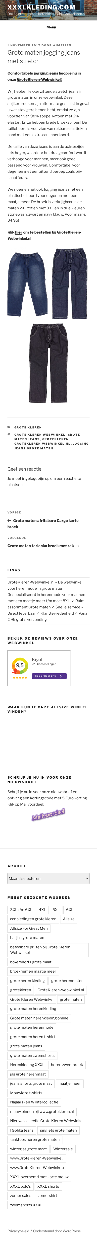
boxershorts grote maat (30, 962)
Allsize (69, 919)
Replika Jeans (22, 1130)
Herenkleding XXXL (27, 1065)
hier (18, 232)
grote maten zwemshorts (32, 1055)
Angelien (62, 45)
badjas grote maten (27, 937)
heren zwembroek (67, 1065)
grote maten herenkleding (33, 1008)
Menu (51, 27)
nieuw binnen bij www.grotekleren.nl (42, 1111)
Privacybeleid (18, 1231)
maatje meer (69, 1083)
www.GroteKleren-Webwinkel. (36, 1158)
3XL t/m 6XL (21, 910)
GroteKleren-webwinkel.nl (42, 443)
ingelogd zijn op (35, 478)
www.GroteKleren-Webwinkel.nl (38, 1167)
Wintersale (63, 1149)
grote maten (71, 999)
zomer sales (20, 1195)
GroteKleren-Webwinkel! (39, 79)
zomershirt (47, 1195)
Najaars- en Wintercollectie (34, 1102)
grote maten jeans (26, 1046)
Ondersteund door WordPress (57, 1231)
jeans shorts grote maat (31, 1083)
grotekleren (55, 439)
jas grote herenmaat (28, 1074)
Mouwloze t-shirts (26, 1093)
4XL (42, 910)
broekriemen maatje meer (33, 971)
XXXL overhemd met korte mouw (39, 1177)
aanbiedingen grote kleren (33, 919)
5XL (56, 910)
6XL (69, 910)
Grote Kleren (28, 427)
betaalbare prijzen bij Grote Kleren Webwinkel (40, 950)
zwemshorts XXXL (26, 1205)
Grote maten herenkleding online (39, 1018)
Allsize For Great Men (29, 928)
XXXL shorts (48, 1186)
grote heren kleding (27, 981)
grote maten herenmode (31, 1027)
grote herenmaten (67, 981)
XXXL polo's (20, 1186)
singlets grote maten (58, 1130)
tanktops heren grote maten (35, 1139)
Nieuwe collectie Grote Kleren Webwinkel (47, 1121)
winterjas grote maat (28, 1149)
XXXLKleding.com (41, 7)
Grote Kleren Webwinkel (40, 434)
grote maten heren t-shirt (32, 1037)
